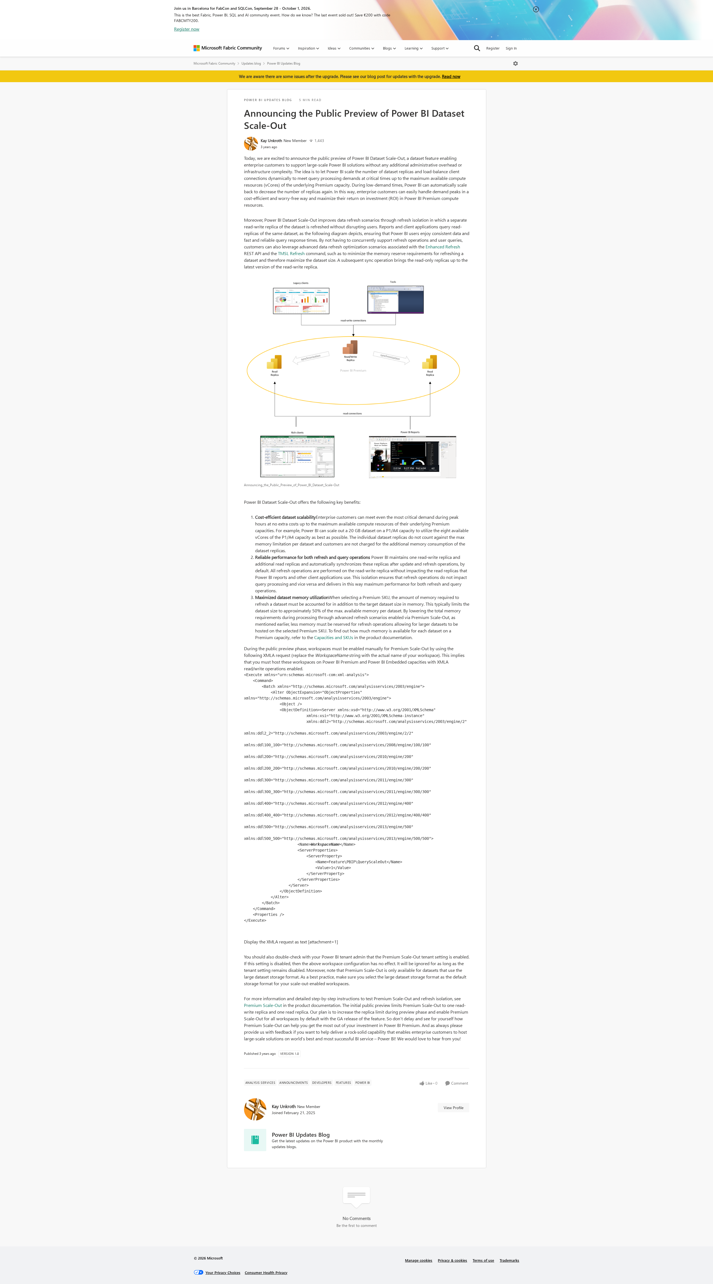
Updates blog (251, 63)
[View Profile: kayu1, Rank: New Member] (251, 144)
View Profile (453, 1107)
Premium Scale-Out (263, 1005)
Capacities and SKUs (333, 637)
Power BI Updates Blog (283, 63)
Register (493, 48)
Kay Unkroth (271, 140)
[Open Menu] (515, 63)
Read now (451, 76)
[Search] (477, 48)
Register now (186, 29)
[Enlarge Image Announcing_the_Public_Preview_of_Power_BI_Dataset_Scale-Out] (356, 379)
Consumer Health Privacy (266, 1272)
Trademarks (509, 1260)
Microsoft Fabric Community (214, 63)
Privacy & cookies (452, 1260)
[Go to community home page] (228, 48)
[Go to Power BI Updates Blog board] (255, 1140)
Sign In (511, 48)
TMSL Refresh (291, 253)
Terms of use (483, 1260)
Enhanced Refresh (443, 247)
